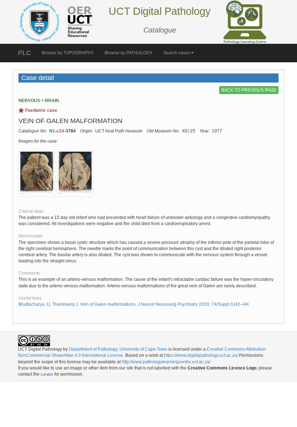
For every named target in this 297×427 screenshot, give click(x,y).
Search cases (176, 52)
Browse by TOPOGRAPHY (68, 52)
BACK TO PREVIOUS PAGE (248, 90)
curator (47, 374)
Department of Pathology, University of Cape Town (118, 349)
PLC (24, 52)
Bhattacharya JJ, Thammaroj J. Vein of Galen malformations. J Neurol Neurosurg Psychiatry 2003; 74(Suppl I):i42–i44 (133, 304)
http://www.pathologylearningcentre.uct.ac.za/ (166, 361)
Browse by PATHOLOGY (128, 52)
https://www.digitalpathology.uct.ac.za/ (201, 355)
